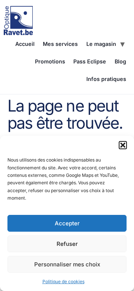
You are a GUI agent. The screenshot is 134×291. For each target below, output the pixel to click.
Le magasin (101, 44)
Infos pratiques (106, 79)
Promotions (50, 61)
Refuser (67, 243)
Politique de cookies (63, 281)
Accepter (67, 223)
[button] (123, 145)
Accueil (25, 44)
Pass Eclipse (89, 61)
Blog (120, 61)
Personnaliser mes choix (67, 264)
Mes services (60, 44)
